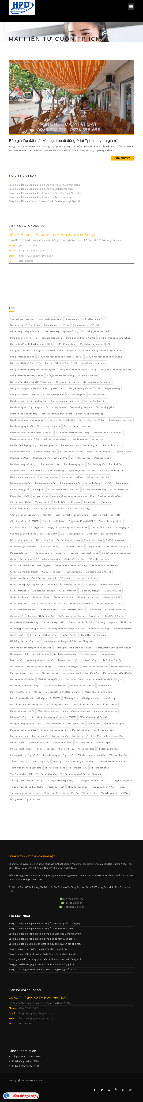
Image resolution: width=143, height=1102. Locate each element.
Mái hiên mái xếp (50, 672)
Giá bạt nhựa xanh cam (44, 590)
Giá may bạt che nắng (99, 628)
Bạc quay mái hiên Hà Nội (56, 325)
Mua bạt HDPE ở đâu (38, 742)
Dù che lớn (92, 533)
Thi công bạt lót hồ (100, 767)
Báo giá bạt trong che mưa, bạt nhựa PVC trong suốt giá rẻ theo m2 (43, 969)
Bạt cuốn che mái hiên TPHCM (25, 438)
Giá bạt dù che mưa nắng (48, 559)
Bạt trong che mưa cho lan (23, 476)
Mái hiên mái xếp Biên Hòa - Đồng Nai (80, 672)
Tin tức (122, 786)
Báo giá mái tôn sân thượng (60, 375)
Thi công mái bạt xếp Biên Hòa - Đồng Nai (81, 774)
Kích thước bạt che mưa (64, 653)
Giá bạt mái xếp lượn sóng (98, 571)
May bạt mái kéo (40, 736)
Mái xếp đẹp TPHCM (107, 704)
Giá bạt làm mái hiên (99, 559)
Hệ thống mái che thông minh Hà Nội (73, 647)
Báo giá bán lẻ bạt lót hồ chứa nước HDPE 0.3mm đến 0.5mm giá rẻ (43, 344)
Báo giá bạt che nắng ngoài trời (95, 344)
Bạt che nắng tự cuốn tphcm (77, 426)
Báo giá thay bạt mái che (67, 382)
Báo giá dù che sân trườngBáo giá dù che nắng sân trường (95, 350)
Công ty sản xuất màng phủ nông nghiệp (110, 527)
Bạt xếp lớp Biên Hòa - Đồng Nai (63, 489)
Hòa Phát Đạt (26, 260)
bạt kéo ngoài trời (48, 445)
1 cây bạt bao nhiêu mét (21, 318)
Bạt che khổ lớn (96, 394)
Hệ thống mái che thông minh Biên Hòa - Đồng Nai (67, 641)
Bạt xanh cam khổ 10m (98, 476)
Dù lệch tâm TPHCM (73, 546)
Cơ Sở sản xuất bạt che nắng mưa (26, 527)
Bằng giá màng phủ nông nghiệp (114, 337)
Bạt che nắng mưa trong (120, 419)
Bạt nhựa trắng (101, 457)
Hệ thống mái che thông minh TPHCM (113, 647)
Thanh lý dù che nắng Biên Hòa (112, 761)
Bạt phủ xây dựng (18, 470)
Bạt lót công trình (91, 445)
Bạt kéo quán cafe (70, 445)
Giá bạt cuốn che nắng (21, 559)
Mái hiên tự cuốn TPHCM (82, 685)
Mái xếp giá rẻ (71, 698)
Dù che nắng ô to (44, 540)
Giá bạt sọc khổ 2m (41, 596)
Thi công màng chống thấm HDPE (26, 786)
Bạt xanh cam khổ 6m (45, 483)
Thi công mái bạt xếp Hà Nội (60, 780)
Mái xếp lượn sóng (91, 698)
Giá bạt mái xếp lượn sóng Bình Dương (78, 578)
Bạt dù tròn (97, 438)
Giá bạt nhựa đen (67, 590)
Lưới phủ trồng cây (112, 660)
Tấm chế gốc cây (41, 761)
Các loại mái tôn (42, 502)
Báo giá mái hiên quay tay (93, 362)
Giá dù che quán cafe (115, 609)
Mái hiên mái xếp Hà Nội (22, 679)
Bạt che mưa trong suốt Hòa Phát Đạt (28, 401)
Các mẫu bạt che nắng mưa (97, 502)
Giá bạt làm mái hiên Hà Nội (104, 565)
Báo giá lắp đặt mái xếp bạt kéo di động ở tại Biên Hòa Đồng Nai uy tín (45, 193)
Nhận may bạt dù (66, 748)
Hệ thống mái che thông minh (24, 641)
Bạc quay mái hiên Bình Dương (25, 325)
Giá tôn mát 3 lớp (69, 635)
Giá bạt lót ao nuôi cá (52, 571)
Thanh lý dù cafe (61, 761)
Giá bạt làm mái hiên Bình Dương (71, 565)
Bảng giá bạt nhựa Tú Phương (80, 337)
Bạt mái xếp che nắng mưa (99, 451)
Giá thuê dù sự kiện (123, 628)
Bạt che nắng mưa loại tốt (62, 419)
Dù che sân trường (93, 540)
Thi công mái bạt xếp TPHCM (92, 780)
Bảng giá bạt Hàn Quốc (98, 331)
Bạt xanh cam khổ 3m (20, 483)
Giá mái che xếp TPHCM (80, 622)
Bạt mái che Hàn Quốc (45, 451)
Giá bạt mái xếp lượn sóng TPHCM (63, 584)
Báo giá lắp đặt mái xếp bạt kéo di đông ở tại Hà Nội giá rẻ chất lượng (44, 184)
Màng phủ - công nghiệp (105, 710)
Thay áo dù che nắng (55, 767)
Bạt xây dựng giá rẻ (19, 489)
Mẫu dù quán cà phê (114, 723)
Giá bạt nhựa (90, 584)
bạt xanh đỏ (122, 483)
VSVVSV (124, 793)
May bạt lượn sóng (19, 736)
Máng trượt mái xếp (54, 723)
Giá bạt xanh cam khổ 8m (22, 609)
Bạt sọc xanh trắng (55, 470)
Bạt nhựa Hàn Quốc (19, 457)
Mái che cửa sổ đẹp (120, 666)
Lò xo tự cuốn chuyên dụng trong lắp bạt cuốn (32, 660)
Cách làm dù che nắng (79, 508)
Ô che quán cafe (86, 748)
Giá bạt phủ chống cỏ (90, 590)
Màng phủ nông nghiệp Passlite (25, 723)
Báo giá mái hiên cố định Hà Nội (25, 362)
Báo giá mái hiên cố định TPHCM (61, 362)
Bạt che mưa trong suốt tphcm (65, 401)
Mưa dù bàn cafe (84, 742)
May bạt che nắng (80, 729)
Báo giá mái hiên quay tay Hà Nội (116, 369)
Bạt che (35, 394)
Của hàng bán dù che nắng (23, 533)
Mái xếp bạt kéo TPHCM (48, 698)
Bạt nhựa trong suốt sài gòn (23, 464)
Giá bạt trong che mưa (88, 596)
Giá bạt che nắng (90, 552)
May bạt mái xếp (60, 736)
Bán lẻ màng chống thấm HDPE (25, 331)
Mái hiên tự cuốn (74, 679)
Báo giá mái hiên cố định (22, 356)
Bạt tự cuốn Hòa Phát (72, 476)
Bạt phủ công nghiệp (74, 464)
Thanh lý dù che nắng (83, 761)
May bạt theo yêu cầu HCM (110, 736)
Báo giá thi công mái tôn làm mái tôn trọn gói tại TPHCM (37, 388)
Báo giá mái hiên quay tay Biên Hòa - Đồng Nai (32, 369)
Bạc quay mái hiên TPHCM (86, 325)
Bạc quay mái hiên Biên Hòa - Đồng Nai (85, 318)
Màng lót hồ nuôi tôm (48, 710)
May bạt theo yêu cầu (82, 736)
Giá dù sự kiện (17, 616)
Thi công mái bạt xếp (46, 774)
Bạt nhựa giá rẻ (123, 451)
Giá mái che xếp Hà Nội (53, 622)
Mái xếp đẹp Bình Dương (58, 704)
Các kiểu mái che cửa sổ (110, 495)
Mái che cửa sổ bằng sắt (67, 666)
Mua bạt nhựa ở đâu (62, 742)
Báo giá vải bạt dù (19, 394)
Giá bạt (74, 552)
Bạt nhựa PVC (60, 457)
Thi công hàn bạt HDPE (21, 774)
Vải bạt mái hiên (51, 793)
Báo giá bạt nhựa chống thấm (48, 350)
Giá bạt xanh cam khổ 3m (81, 603)
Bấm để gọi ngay (25, 1096)
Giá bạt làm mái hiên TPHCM (24, 571)
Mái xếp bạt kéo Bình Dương (98, 691)
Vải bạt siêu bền (70, 793)
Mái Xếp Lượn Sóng (88, 863)
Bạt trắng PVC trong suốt (112, 470)
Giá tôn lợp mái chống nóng (43, 635)
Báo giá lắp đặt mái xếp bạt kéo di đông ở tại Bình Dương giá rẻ (41, 188)
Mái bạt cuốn (16, 666)
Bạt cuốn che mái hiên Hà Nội (107, 432)
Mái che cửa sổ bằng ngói (39, 666)
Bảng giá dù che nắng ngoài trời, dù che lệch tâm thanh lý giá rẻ (41, 964)
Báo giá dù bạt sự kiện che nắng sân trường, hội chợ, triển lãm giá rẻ (44, 954)
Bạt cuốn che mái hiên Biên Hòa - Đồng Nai (31, 432)
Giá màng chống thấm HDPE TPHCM (113, 622)
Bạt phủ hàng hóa (96, 464)
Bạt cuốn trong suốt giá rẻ (56, 438)
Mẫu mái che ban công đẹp (23, 729)
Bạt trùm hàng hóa (49, 476)
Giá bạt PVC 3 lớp (112, 590)
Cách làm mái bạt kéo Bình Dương (71, 514)
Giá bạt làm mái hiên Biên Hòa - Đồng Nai (30, 565)
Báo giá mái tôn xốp (87, 375)
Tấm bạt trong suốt (19, 761)
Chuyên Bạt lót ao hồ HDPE (82, 521)
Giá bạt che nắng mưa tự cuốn (116, 552)
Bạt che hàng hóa (76, 394)
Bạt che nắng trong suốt (48, 426)
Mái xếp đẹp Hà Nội (83, 704)
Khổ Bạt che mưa (40, 653)
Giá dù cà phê (94, 609)
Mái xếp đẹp (109, 698)
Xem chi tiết (122, 158)
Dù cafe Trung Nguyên (72, 533)
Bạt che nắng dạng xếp (81, 407)
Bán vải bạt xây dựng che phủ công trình (64, 331)
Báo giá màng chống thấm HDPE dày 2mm (30, 382)
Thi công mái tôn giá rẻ (121, 780)
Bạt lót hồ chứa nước (20, 451)
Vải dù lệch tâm (89, 793)
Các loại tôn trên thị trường (67, 502)
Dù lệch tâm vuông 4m (118, 546)
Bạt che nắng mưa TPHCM (91, 419)
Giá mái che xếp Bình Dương (24, 622)
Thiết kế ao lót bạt (55, 786)
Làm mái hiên (108, 653)
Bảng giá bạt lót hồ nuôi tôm (23, 337)
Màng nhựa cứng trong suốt (76, 710)
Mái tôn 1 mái (104, 685)
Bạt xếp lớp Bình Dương (94, 489)
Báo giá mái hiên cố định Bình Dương (104, 356)
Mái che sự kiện (17, 672)
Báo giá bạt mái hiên (20, 350)
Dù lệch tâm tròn (95, 546)
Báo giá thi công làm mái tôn (97, 382)
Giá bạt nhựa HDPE (109, 584)
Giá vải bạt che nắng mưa (93, 635)
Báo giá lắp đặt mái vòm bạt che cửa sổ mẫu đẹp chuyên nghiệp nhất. (45, 201)
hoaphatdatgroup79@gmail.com (35, 250)
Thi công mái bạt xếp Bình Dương (26, 780)
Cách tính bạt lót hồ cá (54, 521)
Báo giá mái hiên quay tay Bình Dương (77, 369)
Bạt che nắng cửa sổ (56, 407)
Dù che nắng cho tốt (111, 533)
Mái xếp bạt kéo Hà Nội (21, 698)
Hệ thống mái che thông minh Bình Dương (30, 647)
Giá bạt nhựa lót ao (19, 590)
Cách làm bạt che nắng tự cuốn (49, 508)
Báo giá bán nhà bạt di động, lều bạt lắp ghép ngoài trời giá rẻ (40, 949)
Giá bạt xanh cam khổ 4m (109, 603)
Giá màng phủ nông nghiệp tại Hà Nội (66, 628)
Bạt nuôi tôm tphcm (50, 464)
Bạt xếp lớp (38, 489)
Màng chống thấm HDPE (22, 710)
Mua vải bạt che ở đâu (21, 748)
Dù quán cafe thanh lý (20, 552)
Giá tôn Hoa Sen (18, 635)
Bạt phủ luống (116, 464)
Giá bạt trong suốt (111, 596)
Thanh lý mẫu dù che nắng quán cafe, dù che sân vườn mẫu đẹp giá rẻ (45, 959)
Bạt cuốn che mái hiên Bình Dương (72, 432)
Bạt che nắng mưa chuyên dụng (57, 413)
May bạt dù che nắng (103, 729)
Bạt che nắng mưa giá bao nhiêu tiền (28, 419)
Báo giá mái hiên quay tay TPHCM (26, 375)
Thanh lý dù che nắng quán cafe (25, 767)
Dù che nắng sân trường (68, 540)
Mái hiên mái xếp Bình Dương (117, 672)
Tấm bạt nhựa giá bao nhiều (92, 755)
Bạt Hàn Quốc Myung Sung (23, 445)
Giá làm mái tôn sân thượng (71, 616)
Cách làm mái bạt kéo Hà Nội (106, 514)
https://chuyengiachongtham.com (36, 255)
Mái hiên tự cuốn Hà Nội (54, 685)
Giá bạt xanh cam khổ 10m (23, 603)
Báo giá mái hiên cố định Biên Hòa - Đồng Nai (60, 356)
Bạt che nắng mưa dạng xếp (89, 413)
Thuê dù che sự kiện (77, 786)
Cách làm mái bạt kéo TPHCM (24, 521)
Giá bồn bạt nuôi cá (48, 609)
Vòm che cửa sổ (109, 793)
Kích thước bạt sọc (88, 653)
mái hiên (33, 672)
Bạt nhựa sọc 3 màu (80, 457)
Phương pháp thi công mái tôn (24, 755)
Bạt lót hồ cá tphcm (112, 445)
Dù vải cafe (61, 552)
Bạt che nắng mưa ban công (23, 413)
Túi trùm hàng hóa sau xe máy (25, 793)
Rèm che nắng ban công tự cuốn (58, 755)
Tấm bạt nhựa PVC (118, 755)
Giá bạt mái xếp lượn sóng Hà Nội (26, 584)
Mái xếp (38, 691)
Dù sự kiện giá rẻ (43, 552)
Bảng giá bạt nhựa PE (52, 337)
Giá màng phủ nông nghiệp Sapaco (27, 628)
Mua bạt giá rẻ (17, 742)
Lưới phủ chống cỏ (90, 660)
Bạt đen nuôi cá (40, 495)
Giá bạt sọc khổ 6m (63, 596)
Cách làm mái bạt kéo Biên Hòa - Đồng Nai (30, 514)
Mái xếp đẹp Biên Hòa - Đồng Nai (26, 704)
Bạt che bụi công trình (53, 394)
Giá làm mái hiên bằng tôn (41, 616)
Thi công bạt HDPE (78, 767)
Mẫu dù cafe (94, 723)
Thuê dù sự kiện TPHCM (103, 786)
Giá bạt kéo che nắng (74, 559)
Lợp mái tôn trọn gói (68, 660)
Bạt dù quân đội (80, 438)
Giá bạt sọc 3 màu (19, 596)
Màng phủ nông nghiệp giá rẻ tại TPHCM (56, 717)
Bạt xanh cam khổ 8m (70, 483)
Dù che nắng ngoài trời (21, 540)
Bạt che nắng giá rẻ (105, 407)
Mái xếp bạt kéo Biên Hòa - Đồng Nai (63, 691)
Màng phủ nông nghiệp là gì (93, 717)
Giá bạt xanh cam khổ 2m (52, 603)
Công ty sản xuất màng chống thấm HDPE (67, 527)
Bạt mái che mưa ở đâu (71, 451)
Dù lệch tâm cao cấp (116, 540)
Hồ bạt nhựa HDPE (19, 653)
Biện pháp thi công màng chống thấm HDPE (73, 495)
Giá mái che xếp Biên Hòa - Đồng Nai (106, 616)
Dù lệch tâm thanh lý (49, 546)
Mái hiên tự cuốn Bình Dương (24, 685)
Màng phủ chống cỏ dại (21, 717)
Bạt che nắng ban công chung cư (26, 407)
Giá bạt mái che (74, 571)
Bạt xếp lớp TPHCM (19, 495)
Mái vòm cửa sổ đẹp (20, 691)
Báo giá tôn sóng (112, 388)
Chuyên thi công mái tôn (110, 521)
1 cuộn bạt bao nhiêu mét (49, 318)
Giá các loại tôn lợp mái (73, 609)
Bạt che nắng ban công (95, 401)
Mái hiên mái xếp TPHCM (50, 679)
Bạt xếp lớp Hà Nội (119, 489)
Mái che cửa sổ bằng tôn (95, 666)
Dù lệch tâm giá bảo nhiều (23, 546)
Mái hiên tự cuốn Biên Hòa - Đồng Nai (105, 679)
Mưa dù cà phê (103, 742)
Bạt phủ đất (36, 470)
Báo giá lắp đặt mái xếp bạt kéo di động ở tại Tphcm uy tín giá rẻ (63, 140)
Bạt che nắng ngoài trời (21, 426)
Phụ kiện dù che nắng (108, 748)
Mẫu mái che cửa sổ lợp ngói (54, 729)
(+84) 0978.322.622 (28, 245)
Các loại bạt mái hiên (20, 502)
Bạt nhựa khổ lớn (41, 457)
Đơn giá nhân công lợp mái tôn (25, 799)
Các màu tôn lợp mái (20, 508)
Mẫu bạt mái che (76, 723)
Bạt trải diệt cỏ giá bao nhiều (82, 470)
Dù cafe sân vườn (48, 533)
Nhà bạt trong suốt (45, 748)
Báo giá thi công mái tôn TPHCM (84, 388)
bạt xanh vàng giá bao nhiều (98, 483)
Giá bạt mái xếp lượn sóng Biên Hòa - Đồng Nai (33, 578)
